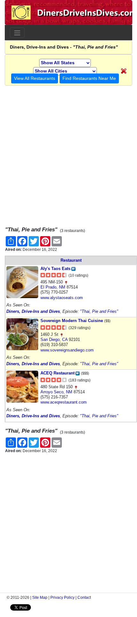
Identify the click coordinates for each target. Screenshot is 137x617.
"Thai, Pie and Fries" (99, 311)
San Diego (50, 339)
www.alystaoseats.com (61, 297)
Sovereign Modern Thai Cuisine (71, 320)
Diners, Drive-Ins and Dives (33, 311)
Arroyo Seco (51, 391)
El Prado (48, 287)
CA (65, 339)
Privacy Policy (62, 597)
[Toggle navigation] (17, 32)
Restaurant (71, 260)
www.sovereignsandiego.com (67, 350)
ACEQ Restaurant (57, 373)
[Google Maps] (66, 282)
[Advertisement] (68, 154)
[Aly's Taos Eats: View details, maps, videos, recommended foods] (22, 281)
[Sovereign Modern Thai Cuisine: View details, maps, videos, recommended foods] (22, 334)
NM (62, 287)
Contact (84, 597)
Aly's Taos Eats (55, 268)
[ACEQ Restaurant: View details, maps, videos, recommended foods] (22, 386)
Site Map (39, 597)
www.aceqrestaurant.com (63, 402)
